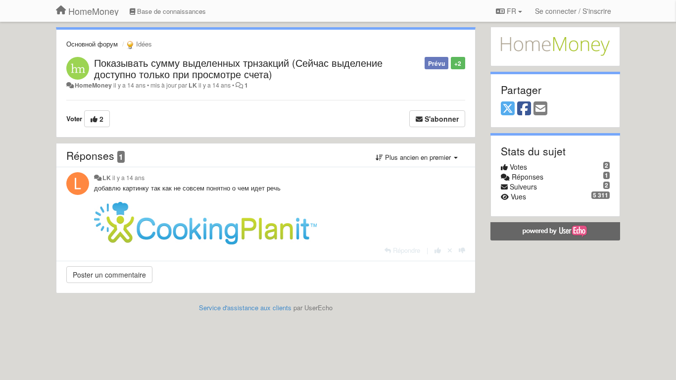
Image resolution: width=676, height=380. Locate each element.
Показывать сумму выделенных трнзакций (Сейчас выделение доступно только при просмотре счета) (238, 68)
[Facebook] (524, 108)
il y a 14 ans (128, 177)
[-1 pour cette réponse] (462, 250)
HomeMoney (93, 85)
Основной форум (92, 43)
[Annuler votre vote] (449, 250)
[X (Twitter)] (508, 108)
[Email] (540, 108)
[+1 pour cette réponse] (438, 250)
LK (193, 85)
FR (511, 11)
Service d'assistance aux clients (245, 307)
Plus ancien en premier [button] (418, 157)
